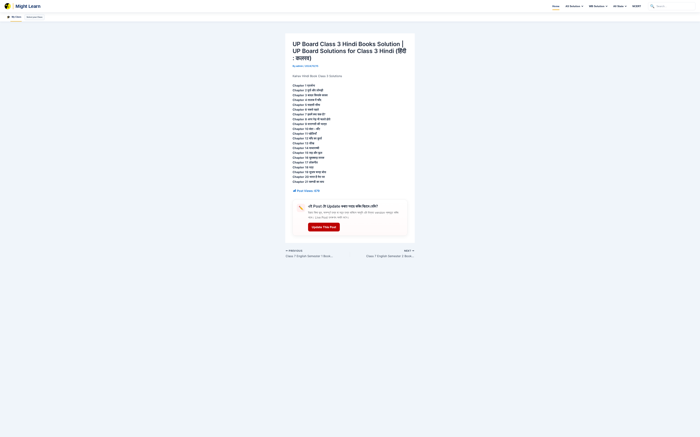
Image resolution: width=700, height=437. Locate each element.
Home (555, 6)
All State (618, 6)
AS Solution (572, 6)
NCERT (636, 6)
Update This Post (324, 227)
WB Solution (596, 6)
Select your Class (34, 17)
